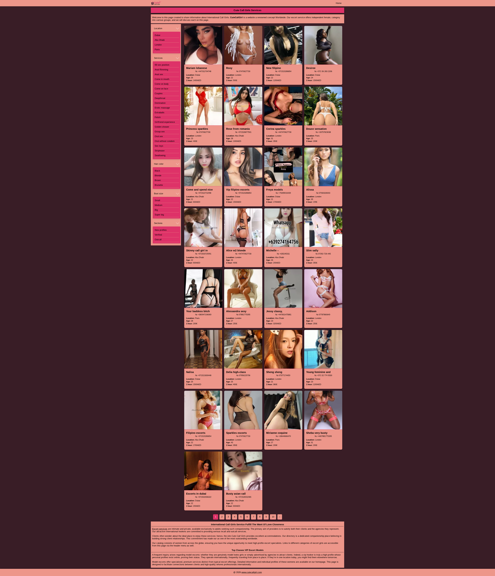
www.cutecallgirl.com (251, 572)
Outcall (158, 239)
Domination (160, 103)
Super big (159, 214)
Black (157, 171)
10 (273, 517)
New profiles (161, 230)
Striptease (159, 150)
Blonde (158, 175)
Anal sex (159, 74)
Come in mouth (162, 79)
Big (156, 210)
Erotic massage (162, 108)
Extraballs (159, 112)
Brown (158, 180)
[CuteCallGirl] (164, 3)
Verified (158, 235)
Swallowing (160, 155)
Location (158, 28)
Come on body (162, 84)
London (158, 45)
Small (157, 200)
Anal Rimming (161, 69)
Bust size (158, 193)
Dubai (157, 35)
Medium (158, 205)
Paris (157, 49)
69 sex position (162, 65)
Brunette (159, 185)
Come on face (161, 88)
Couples (159, 93)
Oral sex (159, 136)
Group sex (160, 131)
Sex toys (159, 146)
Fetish (158, 117)
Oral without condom (165, 141)
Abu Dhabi (160, 40)
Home (338, 3)
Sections (158, 223)
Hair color (158, 164)
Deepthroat (160, 98)
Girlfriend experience (165, 122)
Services (158, 58)
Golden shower (162, 127)
